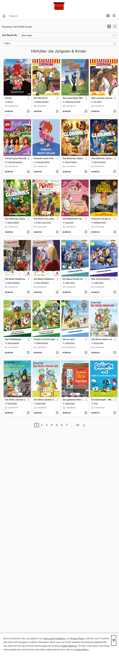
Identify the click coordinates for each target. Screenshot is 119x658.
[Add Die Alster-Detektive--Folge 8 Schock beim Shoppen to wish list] (57, 292)
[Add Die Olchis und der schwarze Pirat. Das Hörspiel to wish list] (28, 413)
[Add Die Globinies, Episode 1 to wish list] (115, 172)
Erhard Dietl (98, 343)
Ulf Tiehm (98, 102)
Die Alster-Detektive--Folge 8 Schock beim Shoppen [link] (45, 279)
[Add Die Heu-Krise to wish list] (57, 111)
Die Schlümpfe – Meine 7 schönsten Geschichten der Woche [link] (102, 400)
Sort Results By (9, 35)
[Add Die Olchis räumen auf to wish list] (57, 413)
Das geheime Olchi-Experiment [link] (74, 400)
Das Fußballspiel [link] (13, 339)
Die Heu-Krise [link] (40, 98)
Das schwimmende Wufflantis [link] (102, 279)
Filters (7, 43)
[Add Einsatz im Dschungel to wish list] (57, 353)
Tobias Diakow (13, 343)
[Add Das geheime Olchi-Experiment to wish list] (86, 413)
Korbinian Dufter (42, 162)
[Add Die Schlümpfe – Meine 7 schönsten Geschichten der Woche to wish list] (115, 413)
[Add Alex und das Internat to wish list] (115, 111)
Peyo (96, 403)
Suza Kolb (69, 222)
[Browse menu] (114, 16)
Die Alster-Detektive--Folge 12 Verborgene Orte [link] (16, 279)
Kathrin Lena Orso (43, 222)
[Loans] (108, 16)
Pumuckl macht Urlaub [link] (45, 158)
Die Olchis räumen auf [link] (45, 400)
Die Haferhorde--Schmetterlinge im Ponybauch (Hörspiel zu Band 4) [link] (74, 219)
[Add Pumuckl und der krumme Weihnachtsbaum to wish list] (115, 232)
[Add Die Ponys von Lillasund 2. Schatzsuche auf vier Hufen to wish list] (57, 232)
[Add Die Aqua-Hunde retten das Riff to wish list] (86, 292)
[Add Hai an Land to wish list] (86, 353)
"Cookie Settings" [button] (68, 645)
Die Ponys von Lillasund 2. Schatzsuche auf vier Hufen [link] (45, 219)
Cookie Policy (82, 649)
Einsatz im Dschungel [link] (44, 339)
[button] (109, 27)
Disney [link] (8, 98)
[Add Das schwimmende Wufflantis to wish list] (115, 292)
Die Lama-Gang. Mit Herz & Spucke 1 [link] (74, 98)
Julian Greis (70, 283)
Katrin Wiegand (13, 283)
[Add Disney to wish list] (28, 111)
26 (77, 425)
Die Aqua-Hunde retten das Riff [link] (74, 279)
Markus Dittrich (42, 102)
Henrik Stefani (71, 162)
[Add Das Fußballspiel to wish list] (28, 353)
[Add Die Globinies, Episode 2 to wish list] (86, 172)
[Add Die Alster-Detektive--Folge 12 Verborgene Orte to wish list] (28, 292)
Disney (10, 102)
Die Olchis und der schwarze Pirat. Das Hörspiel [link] (16, 400)
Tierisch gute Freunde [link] (15, 158)
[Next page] (84, 425)
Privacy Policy (77, 638)
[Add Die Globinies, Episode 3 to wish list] (28, 232)
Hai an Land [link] (69, 339)
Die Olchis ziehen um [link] (101, 339)
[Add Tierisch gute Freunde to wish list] (28, 172)
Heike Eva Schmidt (72, 102)
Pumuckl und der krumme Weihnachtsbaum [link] (102, 219)
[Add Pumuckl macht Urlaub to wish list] (57, 172)
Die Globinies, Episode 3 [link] (16, 219)
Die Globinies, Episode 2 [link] (74, 158)
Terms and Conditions (54, 638)
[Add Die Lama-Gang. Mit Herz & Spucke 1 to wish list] (86, 111)
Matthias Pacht (100, 222)
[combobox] (53, 16)
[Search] (4, 16)
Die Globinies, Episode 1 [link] (102, 158)
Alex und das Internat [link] (101, 98)
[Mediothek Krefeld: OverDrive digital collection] (59, 6)
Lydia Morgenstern (14, 162)
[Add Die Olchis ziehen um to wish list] (115, 353)
